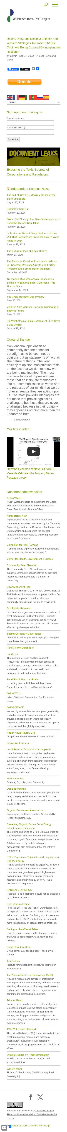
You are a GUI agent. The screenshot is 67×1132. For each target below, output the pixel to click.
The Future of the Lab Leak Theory (27, 250)
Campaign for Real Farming (22, 544)
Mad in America (15, 778)
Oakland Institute (16, 788)
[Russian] (40, 97)
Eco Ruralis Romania (19, 608)
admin (13, 55)
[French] (16, 97)
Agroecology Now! (17, 515)
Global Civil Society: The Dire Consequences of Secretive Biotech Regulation (33, 221)
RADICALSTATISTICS (19, 889)
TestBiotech (13, 961)
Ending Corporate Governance (24, 633)
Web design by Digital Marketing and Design (28, 1125)
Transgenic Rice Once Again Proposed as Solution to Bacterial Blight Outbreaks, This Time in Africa (31, 282)
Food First (12, 654)
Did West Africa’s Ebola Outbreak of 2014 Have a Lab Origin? (33, 322)
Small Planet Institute (19, 947)
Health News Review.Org (21, 732)
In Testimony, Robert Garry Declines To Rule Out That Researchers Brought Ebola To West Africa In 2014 (33, 237)
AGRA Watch (14, 498)
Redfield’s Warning (17, 208)
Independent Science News (29, 189)
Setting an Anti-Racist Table (22, 929)
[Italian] (28, 97)
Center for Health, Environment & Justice (30, 558)
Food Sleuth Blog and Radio (23, 679)
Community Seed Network (21, 565)
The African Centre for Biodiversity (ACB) (30, 975)
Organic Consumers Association (25, 810)
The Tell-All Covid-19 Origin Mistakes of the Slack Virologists (31, 196)
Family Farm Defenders (20, 647)
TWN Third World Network (21, 1029)
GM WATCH (13, 693)
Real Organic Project (18, 903)
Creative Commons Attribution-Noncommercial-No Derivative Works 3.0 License (32, 1114)
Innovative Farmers (18, 743)
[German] (22, 97)
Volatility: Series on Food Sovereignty (28, 1054)
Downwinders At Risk (18, 586)
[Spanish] (46, 97)
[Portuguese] (34, 97)
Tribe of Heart (14, 1000)
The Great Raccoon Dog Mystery (25, 296)
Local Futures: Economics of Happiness (29, 749)
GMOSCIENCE (15, 707)
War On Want (14, 1068)
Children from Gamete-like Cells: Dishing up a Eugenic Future (32, 308)
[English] (10, 97)
